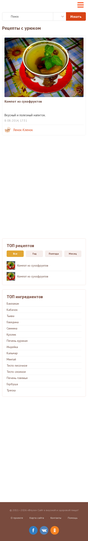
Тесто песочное (17, 365)
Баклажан (13, 303)
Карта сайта (36, 517)
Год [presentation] (34, 253)
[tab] (14, 254)
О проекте (17, 517)
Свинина (12, 328)
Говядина (13, 322)
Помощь (73, 517)
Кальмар (12, 353)
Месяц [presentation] (73, 253)
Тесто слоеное (16, 372)
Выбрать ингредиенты (59, 16)
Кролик (11, 334)
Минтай (11, 359)
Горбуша (12, 384)
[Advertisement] (44, 190)
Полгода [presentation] (54, 253)
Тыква (10, 316)
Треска (11, 390)
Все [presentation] (15, 253)
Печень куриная (17, 341)
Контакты (55, 517)
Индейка (12, 347)
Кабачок (12, 310)
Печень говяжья (17, 378)
